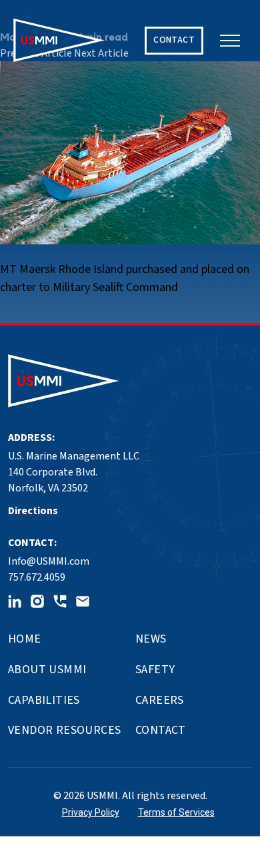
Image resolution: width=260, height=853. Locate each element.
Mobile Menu (230, 40)
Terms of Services (176, 812)
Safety (155, 669)
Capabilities (44, 700)
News (151, 639)
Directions (33, 510)
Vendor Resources (64, 730)
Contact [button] (174, 40)
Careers (159, 700)
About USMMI (47, 669)
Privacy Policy (90, 812)
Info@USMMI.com (48, 561)
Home (24, 639)
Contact (160, 730)
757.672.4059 (36, 577)
